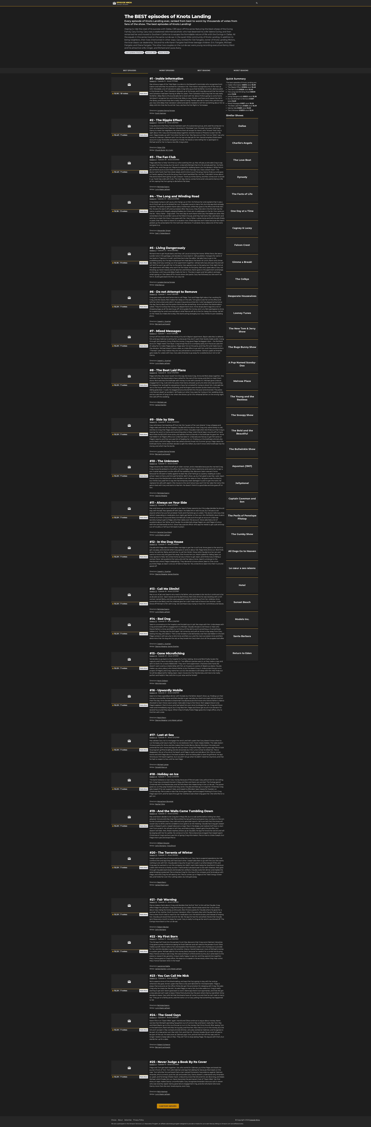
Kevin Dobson (162, 681)
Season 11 (153, 123)
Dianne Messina (161, 496)
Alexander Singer (164, 231)
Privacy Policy (138, 1120)
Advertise (128, 1120)
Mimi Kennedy (160, 683)
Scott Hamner (160, 113)
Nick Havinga (162, 1092)
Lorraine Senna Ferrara (166, 111)
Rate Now (143, 93)
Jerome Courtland (164, 532)
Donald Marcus (161, 767)
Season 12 (153, 294)
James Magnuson (162, 885)
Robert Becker (163, 927)
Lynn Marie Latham (162, 189)
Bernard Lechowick (162, 324)
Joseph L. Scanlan (164, 321)
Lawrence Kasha (163, 966)
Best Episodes (129, 70)
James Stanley (160, 405)
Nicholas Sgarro (163, 187)
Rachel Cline (160, 804)
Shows (113, 1120)
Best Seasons (204, 70)
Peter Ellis (161, 147)
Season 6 (153, 81)
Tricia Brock (171, 846)
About (120, 1120)
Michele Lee (162, 402)
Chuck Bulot (160, 150)
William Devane (163, 843)
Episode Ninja (254, 1120)
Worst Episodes (166, 70)
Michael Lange (162, 765)
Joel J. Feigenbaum (162, 233)
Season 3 (153, 250)
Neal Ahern (161, 718)
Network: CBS (151, 52)
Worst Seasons (241, 70)
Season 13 (153, 737)
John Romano (160, 846)
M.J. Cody (169, 150)
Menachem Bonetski (165, 801)
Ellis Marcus (159, 285)
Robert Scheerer (163, 1045)
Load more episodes (168, 1106)
